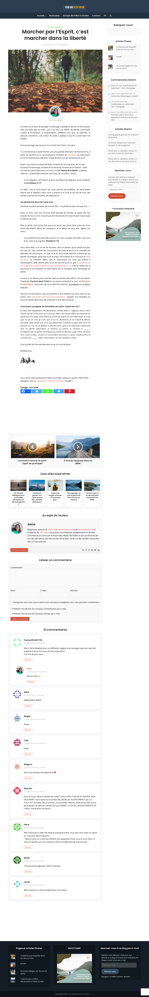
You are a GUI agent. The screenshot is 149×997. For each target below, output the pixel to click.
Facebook (41, 381)
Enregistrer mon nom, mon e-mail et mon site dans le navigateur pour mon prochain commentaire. (56, 602)
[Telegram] (58, 391)
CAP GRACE (44, 532)
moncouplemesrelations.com (60, 529)
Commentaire (16, 567)
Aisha (59, 120)
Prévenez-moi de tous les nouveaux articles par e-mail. (36, 613)
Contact (96, 15)
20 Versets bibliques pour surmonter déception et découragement (18, 498)
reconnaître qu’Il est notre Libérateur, (48, 297)
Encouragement (55, 27)
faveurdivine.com (85, 529)
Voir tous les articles (19, 550)
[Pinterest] (69, 391)
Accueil (40, 15)
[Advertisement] (55, 413)
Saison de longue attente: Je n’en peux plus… (55, 496)
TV (105, 15)
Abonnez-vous (117, 196)
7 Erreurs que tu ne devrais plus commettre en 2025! (92, 496)
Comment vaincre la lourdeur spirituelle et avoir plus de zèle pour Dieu (124, 117)
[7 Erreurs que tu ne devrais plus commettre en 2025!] (92, 485)
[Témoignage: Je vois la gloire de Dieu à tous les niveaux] (74, 485)
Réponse (28, 660)
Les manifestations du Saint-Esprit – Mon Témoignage (123, 104)
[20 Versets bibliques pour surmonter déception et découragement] (18, 485)
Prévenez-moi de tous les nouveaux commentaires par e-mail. (39, 609)
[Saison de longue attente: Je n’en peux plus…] (55, 485)
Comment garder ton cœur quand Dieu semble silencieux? (37, 497)
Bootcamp (54, 15)
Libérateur (72, 155)
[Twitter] (37, 391)
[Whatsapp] (47, 391)
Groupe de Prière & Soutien (76, 15)
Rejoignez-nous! (123, 25)
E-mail (43, 590)
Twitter (50, 381)
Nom (13, 590)
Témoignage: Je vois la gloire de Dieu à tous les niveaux (74, 496)
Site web (74, 590)
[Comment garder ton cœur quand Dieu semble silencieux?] (37, 485)
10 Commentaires (61, 45)
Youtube (59, 381)
